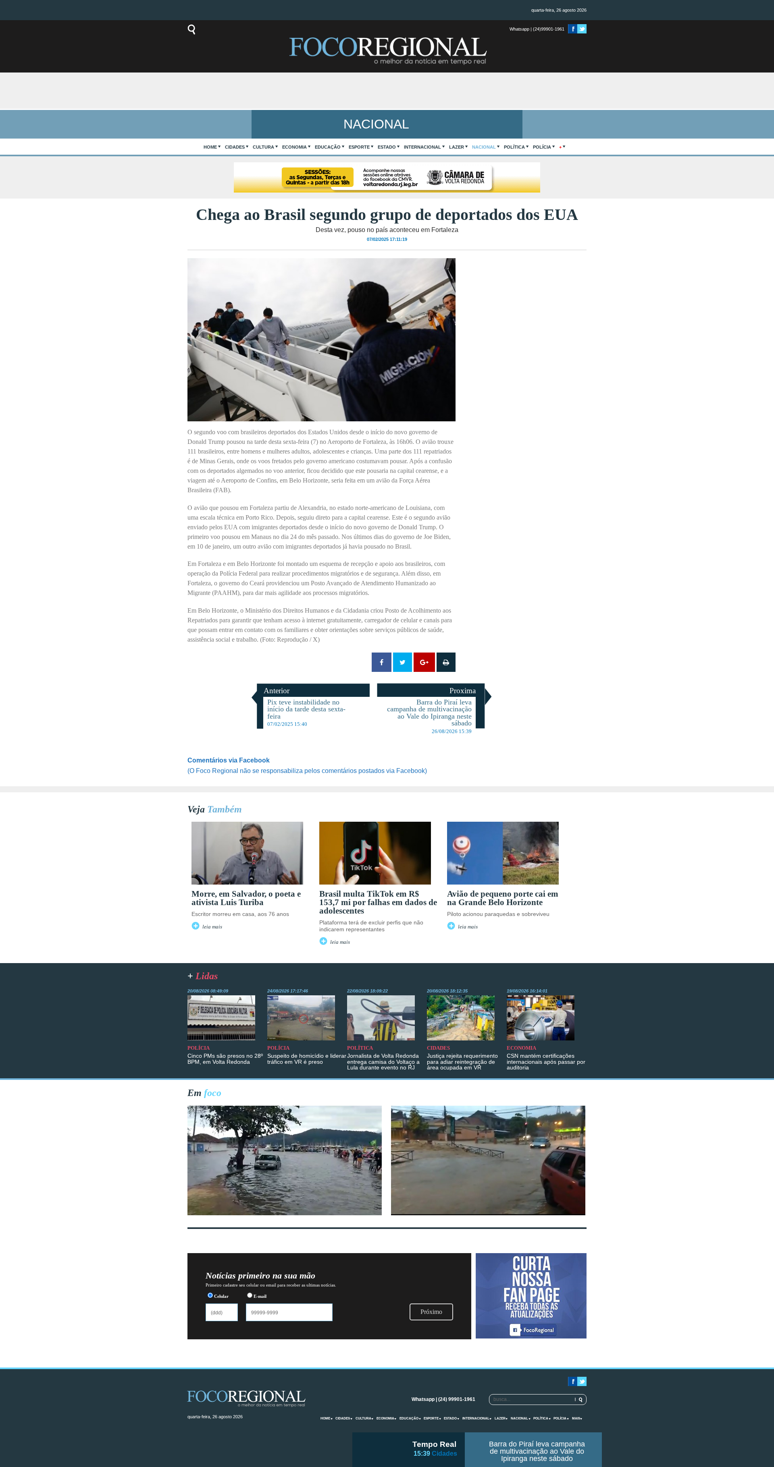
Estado (387, 147)
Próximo (431, 1311)
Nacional (484, 147)
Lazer (456, 147)
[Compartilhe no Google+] (424, 662)
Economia (294, 147)
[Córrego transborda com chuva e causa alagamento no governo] (488, 1213)
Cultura (263, 147)
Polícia (542, 147)
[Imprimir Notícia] (446, 662)
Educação (328, 147)
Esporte (359, 147)
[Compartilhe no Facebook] (381, 662)
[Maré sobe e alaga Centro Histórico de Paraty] (284, 1213)
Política (514, 147)
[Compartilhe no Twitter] (402, 662)
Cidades (235, 147)
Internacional (422, 147)
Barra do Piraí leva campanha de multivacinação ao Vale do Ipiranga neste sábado (537, 1451)
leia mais (212, 927)
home (210, 147)
